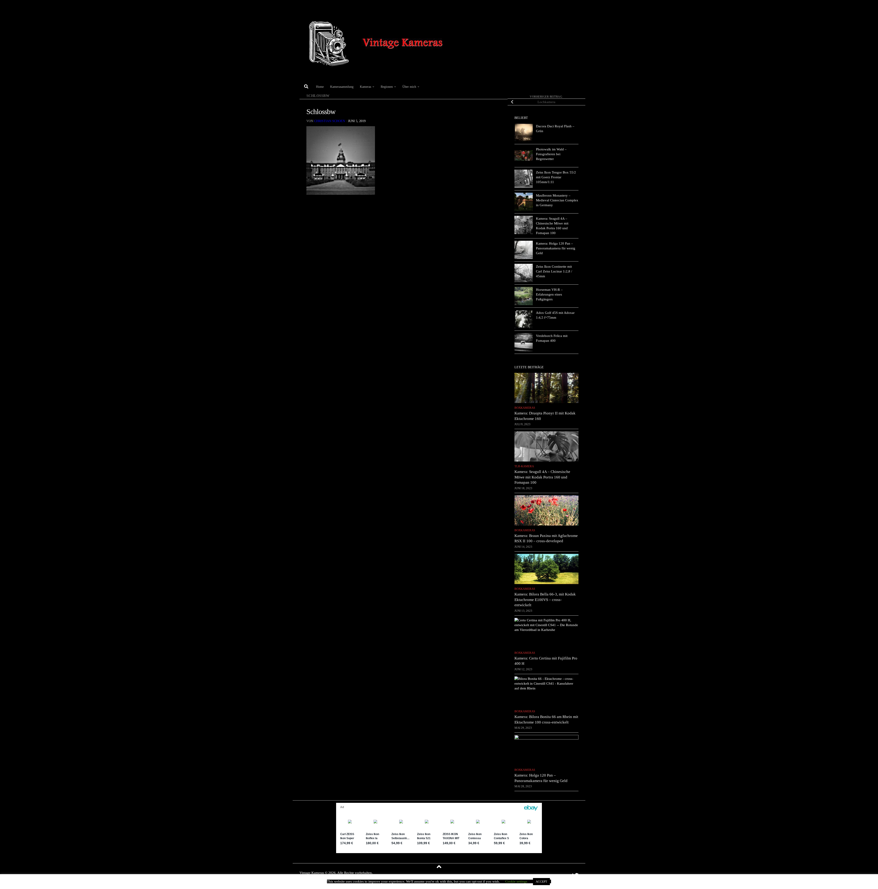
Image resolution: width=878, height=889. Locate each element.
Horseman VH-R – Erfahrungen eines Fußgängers (549, 294)
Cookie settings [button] (516, 881)
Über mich (409, 86)
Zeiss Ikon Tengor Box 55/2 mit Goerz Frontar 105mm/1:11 (556, 177)
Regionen (387, 86)
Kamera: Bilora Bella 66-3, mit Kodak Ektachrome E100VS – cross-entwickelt (545, 599)
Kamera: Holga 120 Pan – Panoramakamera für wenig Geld (555, 248)
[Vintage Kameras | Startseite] (378, 40)
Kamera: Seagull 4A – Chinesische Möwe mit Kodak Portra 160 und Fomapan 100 (542, 477)
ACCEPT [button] (541, 881)
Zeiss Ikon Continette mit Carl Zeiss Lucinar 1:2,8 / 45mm (554, 271)
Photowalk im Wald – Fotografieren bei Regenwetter (551, 154)
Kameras (365, 86)
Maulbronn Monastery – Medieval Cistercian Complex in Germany (557, 200)
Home (320, 86)
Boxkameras (524, 407)
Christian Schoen (329, 121)
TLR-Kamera (524, 466)
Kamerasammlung (341, 86)
